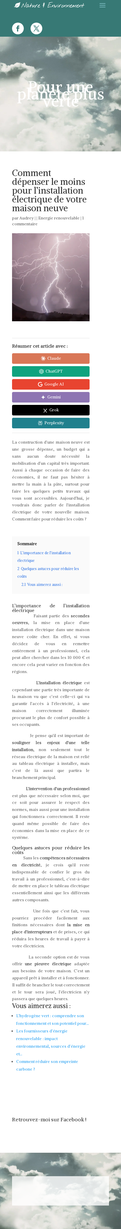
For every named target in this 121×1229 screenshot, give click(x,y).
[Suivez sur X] (36, 28)
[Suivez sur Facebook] (18, 28)
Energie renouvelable (59, 218)
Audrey (26, 218)
